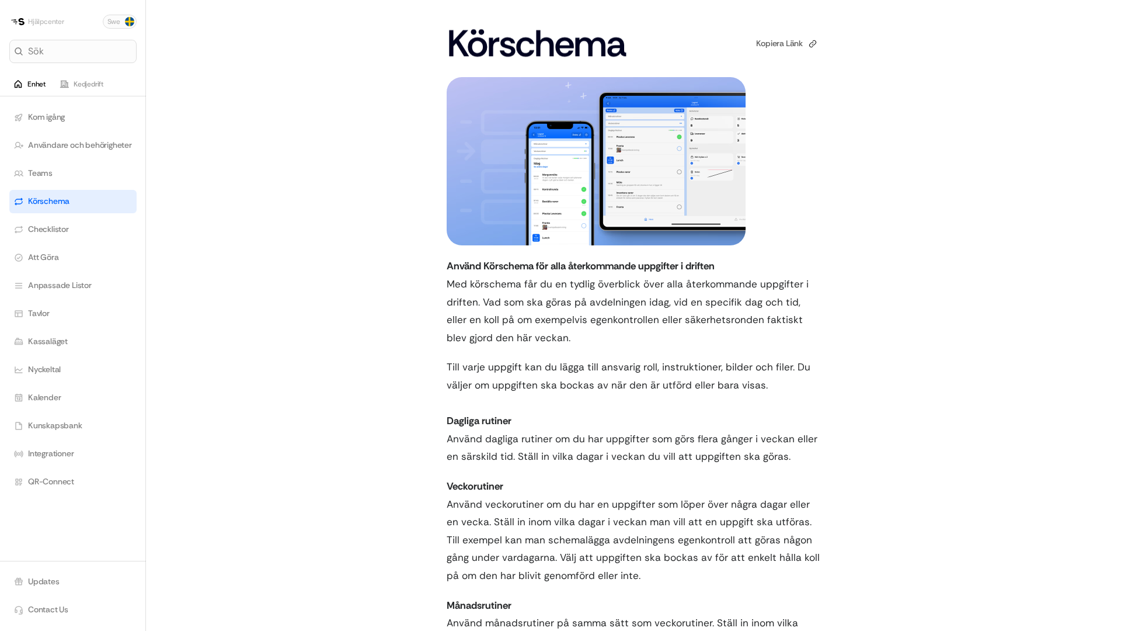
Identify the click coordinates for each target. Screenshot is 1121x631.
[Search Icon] (73, 51)
